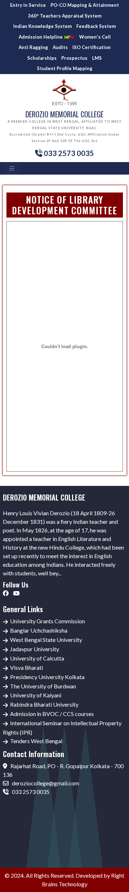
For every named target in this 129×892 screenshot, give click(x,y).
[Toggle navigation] (11, 168)
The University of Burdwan (43, 686)
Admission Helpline (41, 37)
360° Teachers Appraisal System (64, 16)
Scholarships (42, 58)
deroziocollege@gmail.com (45, 783)
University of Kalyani (35, 695)
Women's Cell (95, 37)
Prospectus (74, 58)
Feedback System (96, 26)
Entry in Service (28, 5)
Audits (60, 47)
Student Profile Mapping (64, 68)
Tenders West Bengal (36, 740)
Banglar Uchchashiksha (38, 630)
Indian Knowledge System (42, 26)
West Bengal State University (46, 639)
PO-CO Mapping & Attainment (85, 5)
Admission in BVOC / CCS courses (52, 713)
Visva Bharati (26, 667)
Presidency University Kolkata (47, 676)
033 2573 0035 (30, 791)
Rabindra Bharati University (44, 704)
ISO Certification (91, 47)
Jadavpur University (34, 648)
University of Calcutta (37, 658)
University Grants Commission (47, 621)
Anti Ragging (33, 47)
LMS (97, 58)
